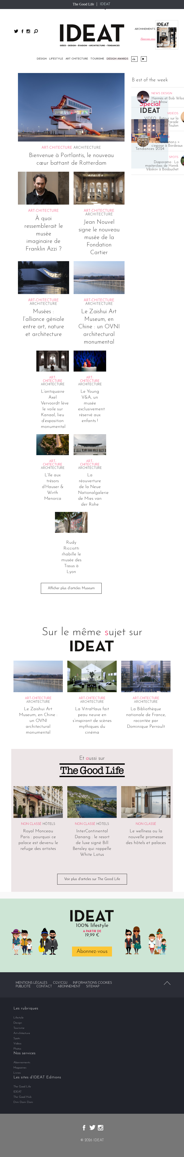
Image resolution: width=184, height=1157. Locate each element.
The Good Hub (22, 1096)
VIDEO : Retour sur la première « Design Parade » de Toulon (158, 122)
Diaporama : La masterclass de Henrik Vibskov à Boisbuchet (161, 165)
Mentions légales (31, 983)
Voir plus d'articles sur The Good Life (92, 879)
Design (42, 58)
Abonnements (21, 1062)
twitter (16, 31)
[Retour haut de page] (167, 983)
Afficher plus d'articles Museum (71, 588)
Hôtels (49, 824)
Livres (17, 1072)
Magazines (19, 1067)
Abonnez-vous (92, 951)
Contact (44, 986)
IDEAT (105, 4)
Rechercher (36, 31)
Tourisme (97, 58)
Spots (16, 1038)
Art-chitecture (77, 58)
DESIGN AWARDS (117, 58)
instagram (28, 31)
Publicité (23, 986)
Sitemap (92, 986)
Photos (17, 1048)
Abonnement (69, 986)
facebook (22, 31)
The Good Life (83, 4)
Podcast (134, 59)
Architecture (87, 148)
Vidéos (144, 59)
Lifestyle (56, 58)
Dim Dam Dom (23, 1102)
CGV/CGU (60, 983)
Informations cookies (92, 983)
